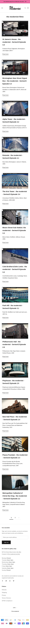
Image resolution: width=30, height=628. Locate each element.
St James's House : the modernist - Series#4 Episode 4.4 (14, 42)
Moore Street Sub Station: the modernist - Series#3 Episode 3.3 (14, 230)
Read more (5, 54)
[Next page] (19, 518)
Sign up (6, 542)
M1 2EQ (19, 552)
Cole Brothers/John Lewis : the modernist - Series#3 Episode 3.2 (14, 269)
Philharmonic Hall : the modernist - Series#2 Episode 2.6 (14, 344)
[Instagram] (9, 581)
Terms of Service (6, 598)
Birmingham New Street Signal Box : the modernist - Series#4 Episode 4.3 (14, 81)
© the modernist (15, 611)
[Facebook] (2, 581)
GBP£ (14, 607)
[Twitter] (6, 581)
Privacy (4, 595)
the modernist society (14, 554)
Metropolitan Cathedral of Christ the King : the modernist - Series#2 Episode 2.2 (14, 496)
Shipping (4, 592)
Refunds (4, 589)
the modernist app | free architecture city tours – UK (15, 1)
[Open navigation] (2, 8)
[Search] (25, 8)
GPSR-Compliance (7, 600)
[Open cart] (28, 8)
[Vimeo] (13, 581)
